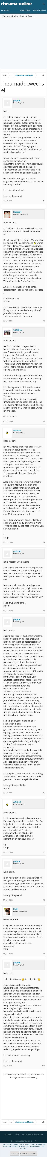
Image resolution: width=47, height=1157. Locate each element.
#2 (44, 321)
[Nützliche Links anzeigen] (43, 75)
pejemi (16, 100)
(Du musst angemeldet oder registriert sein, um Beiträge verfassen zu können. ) (24, 1076)
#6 (44, 793)
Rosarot (17, 212)
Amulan (17, 430)
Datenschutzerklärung (21, 1141)
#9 (44, 953)
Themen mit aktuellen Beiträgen (17, 16)
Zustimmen (14, 1153)
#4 (44, 542)
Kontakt (8, 1134)
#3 (44, 421)
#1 (44, 201)
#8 (44, 900)
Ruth (15, 909)
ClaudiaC (17, 330)
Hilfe (17, 1134)
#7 (44, 852)
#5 (44, 610)
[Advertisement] (23, 43)
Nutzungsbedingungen (32, 1134)
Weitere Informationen (28, 1153)
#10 (43, 1066)
